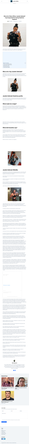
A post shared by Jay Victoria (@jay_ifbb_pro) (12, 296)
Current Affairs (3, 432)
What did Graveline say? (7, 66)
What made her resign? (6, 65)
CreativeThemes (14, 442)
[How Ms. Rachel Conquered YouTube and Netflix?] (21, 382)
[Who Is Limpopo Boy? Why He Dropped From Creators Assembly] (7, 382)
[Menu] (1, 1)
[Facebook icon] (13, 370)
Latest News (19, 21)
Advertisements (3, 430)
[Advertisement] (14, 9)
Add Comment (4, 413)
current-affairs (15, 1)
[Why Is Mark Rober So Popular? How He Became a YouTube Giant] (7, 395)
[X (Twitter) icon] (15, 370)
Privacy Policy (3, 434)
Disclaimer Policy (3, 433)
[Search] (27, 1)
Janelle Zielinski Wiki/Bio (7, 67)
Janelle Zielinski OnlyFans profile (8, 64)
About (2, 429)
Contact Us (2, 431)
